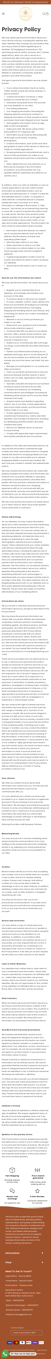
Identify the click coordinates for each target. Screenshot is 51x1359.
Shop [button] (8, 1262)
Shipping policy (39, 1353)
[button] (3, 13)
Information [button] (12, 1253)
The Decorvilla (15, 1350)
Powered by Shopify (28, 1350)
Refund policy (42, 1350)
